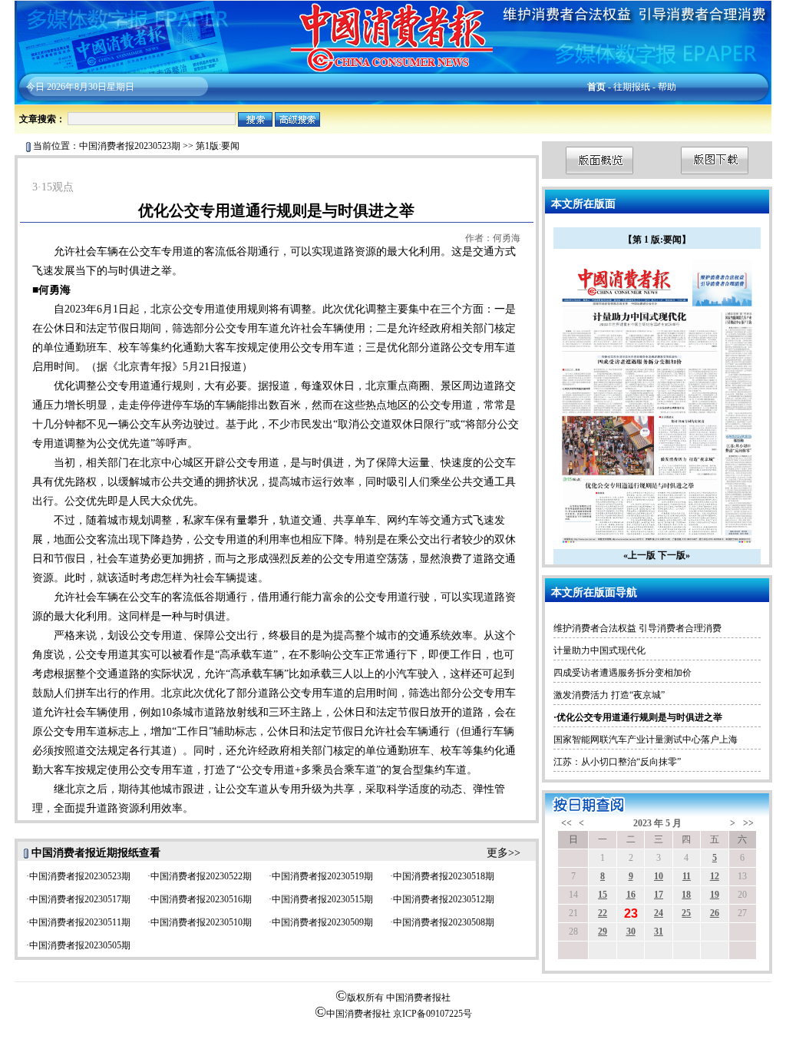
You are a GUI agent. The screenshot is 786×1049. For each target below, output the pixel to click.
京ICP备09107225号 (432, 1013)
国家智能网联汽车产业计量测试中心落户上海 (645, 739)
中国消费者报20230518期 (443, 876)
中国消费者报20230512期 (443, 899)
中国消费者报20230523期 (129, 146)
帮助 (667, 86)
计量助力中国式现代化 (599, 650)
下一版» (674, 555)
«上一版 (639, 555)
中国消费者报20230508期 (443, 922)
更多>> (503, 853)
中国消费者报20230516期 (201, 899)
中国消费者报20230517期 (79, 899)
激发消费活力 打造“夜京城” (609, 695)
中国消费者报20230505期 (79, 945)
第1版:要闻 (217, 146)
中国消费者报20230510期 (201, 922)
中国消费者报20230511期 (79, 922)
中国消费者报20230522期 (201, 876)
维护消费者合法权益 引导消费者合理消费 (637, 628)
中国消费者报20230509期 (322, 922)
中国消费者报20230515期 (322, 899)
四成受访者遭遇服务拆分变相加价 (622, 672)
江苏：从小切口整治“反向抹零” (617, 761)
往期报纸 (631, 86)
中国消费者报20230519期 (322, 876)
